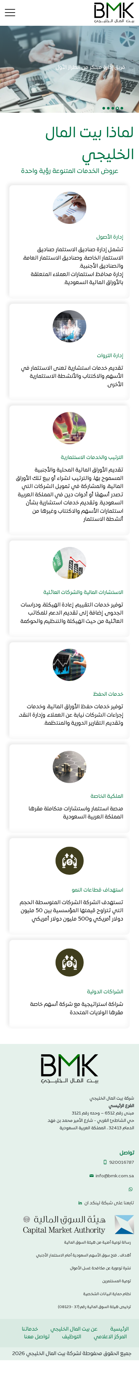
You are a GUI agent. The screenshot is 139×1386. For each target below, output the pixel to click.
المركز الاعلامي (110, 1337)
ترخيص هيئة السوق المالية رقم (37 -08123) (94, 1307)
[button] (122, 108)
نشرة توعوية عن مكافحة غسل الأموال (100, 1268)
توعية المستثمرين (116, 1281)
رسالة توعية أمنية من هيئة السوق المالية (97, 1242)
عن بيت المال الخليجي (74, 1329)
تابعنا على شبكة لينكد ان (108, 1203)
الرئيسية (119, 1329)
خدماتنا (30, 1329)
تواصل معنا (36, 1337)
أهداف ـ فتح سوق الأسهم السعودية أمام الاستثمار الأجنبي (83, 1255)
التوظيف (71, 1337)
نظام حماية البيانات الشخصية (107, 1294)
